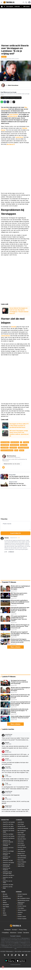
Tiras (6, 775)
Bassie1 (7, 742)
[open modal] (29, 2)
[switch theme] (26, 2)
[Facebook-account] (8, 955)
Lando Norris (19, 137)
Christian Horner (12, 116)
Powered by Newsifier (15, 964)
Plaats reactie (15, 533)
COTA (16, 450)
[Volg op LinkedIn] (3, 467)
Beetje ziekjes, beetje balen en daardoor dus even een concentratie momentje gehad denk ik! (15, 779)
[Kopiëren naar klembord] (14, 102)
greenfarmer (8, 734)
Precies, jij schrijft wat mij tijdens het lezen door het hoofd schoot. (15, 763)
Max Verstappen (5, 442)
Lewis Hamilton (13, 114)
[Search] (23, 2)
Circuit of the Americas (7, 450)
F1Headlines (5, 932)
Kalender (17, 6)
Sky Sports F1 (11, 144)
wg (6, 797)
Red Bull (13, 326)
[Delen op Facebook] (5, 102)
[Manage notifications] (3, 967)
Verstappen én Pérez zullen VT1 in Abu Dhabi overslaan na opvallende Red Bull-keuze (19, 425)
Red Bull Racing (14, 442)
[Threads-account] (26, 955)
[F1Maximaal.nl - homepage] (9, 2)
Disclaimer (26, 932)
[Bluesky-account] (23, 955)
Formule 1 (4, 56)
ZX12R (7, 750)
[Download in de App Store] (21, 960)
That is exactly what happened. (11, 795)
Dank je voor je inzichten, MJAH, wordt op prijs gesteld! (15, 802)
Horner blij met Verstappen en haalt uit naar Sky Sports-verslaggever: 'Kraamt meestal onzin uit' (18, 310)
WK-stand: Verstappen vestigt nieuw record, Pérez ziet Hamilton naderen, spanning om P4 (18, 433)
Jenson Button (5, 335)
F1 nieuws (26, 442)
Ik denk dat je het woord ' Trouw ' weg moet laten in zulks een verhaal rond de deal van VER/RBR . (15, 810)
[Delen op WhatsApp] (2, 102)
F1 (4, 6)
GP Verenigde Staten (23, 447)
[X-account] (5, 955)
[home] (2, 6)
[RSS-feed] (19, 955)
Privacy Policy (23, 929)
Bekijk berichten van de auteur (12, 463)
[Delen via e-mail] (11, 102)
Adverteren (13, 932)
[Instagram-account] (12, 955)
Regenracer (8, 806)
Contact (20, 932)
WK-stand (26, 6)
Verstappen (9, 6)
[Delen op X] (8, 102)
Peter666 (7, 767)
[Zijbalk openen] (1, 2)
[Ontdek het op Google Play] (10, 960)
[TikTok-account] (15, 955)
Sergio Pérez (24, 444)
